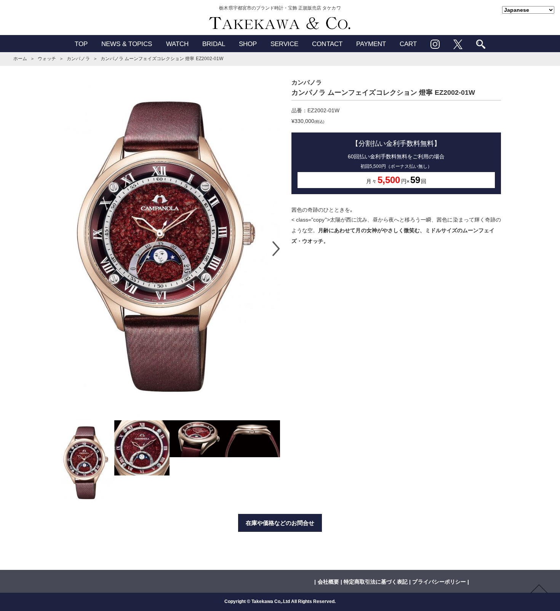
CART (408, 44)
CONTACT (327, 44)
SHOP (248, 44)
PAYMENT (371, 44)
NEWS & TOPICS (126, 44)
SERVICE (284, 44)
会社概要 (328, 582)
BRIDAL (213, 44)
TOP (81, 44)
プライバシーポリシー (439, 582)
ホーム (20, 58)
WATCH (177, 44)
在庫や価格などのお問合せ (280, 523)
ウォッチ (47, 58)
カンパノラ (78, 58)
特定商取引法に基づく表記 (376, 582)
